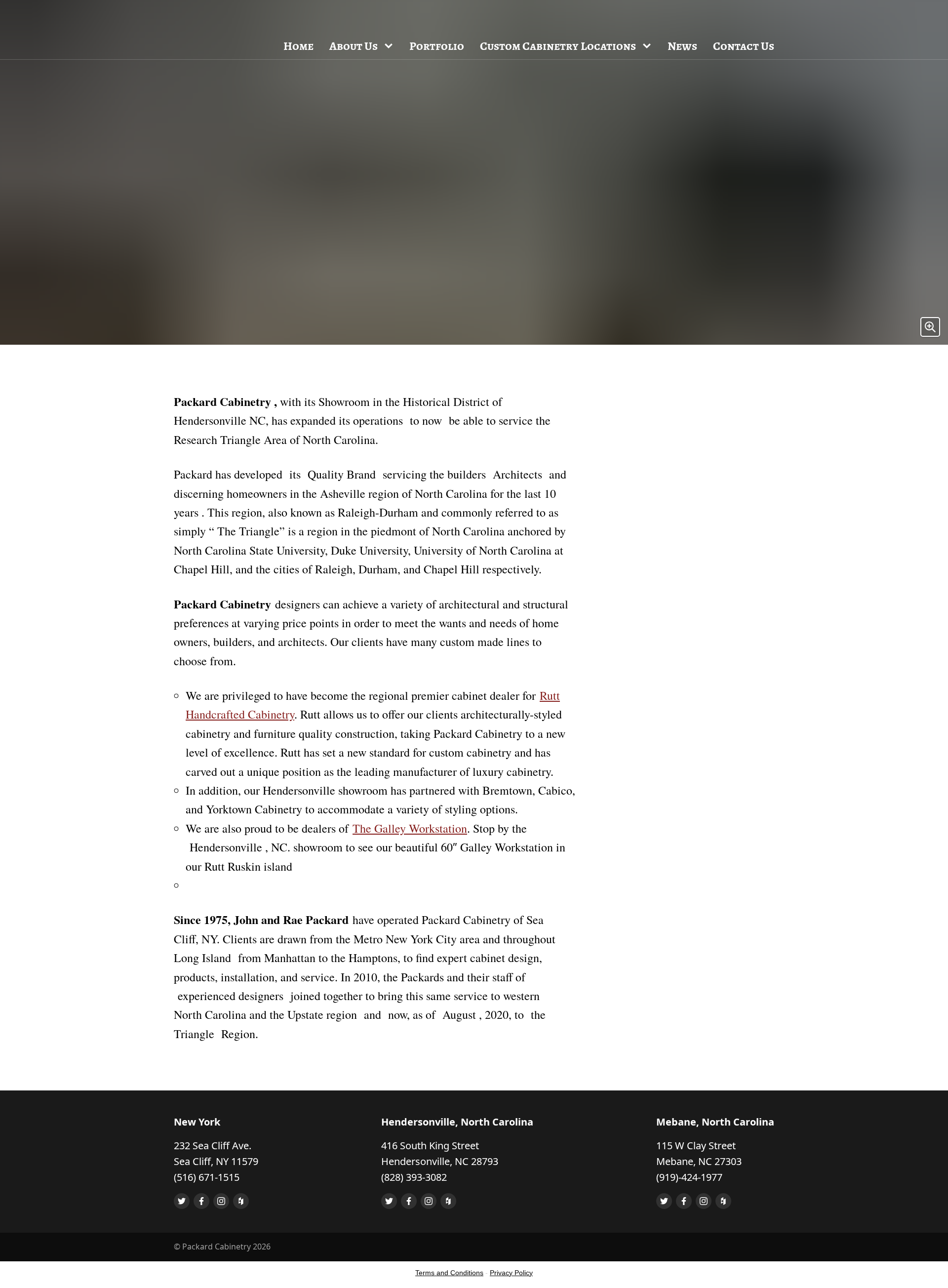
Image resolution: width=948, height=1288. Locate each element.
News (682, 46)
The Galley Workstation (410, 828)
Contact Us (743, 46)
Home (298, 46)
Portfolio (436, 46)
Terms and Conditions (449, 1273)
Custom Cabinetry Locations (558, 46)
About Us (353, 46)
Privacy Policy (511, 1273)
